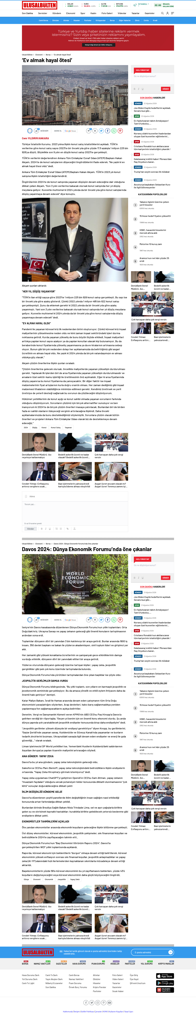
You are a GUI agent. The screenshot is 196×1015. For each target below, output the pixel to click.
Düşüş (34, 427)
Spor (82, 13)
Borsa (112, 20)
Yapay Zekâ (74, 879)
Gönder (30, 528)
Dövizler (55, 20)
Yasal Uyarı (128, 1011)
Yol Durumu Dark (29, 979)
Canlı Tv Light (28, 983)
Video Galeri (117, 979)
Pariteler (87, 20)
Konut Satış (55, 427)
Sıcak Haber (118, 991)
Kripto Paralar (166, 963)
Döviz (137, 20)
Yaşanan (68, 427)
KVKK (105, 1011)
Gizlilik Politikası (87, 1011)
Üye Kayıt (134, 979)
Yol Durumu (147, 963)
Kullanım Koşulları (116, 1011)
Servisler (42, 13)
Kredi (155, 20)
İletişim (77, 1011)
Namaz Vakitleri (42, 963)
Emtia (146, 20)
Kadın (93, 13)
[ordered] (57, 528)
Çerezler (98, 1011)
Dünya (26, 879)
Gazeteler (150, 13)
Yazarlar (135, 13)
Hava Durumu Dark (30, 975)
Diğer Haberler (125, 20)
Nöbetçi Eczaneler (54, 983)
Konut (44, 427)
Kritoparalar (101, 20)
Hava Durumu (79, 963)
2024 (26, 427)
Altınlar (66, 20)
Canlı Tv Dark (51, 975)
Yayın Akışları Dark (54, 979)
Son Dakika (27, 13)
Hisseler (76, 20)
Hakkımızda (68, 1011)
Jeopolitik (62, 879)
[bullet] (61, 528)
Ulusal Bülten (27, 54)
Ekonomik (49, 879)
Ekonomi (70, 13)
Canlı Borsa (43, 20)
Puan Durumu (98, 963)
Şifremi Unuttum (137, 983)
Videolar (122, 13)
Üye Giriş (134, 975)
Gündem (57, 13)
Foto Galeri (107, 13)
